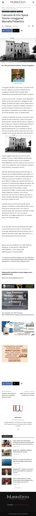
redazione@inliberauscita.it (21, 505)
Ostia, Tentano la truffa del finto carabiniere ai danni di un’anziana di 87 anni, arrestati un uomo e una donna (23, 442)
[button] (3, 2)
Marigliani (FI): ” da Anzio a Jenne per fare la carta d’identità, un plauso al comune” (23, 470)
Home (3, 7)
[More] (22, 30)
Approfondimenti (10, 7)
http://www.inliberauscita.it (18, 420)
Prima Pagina (19, 11)
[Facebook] (18, 428)
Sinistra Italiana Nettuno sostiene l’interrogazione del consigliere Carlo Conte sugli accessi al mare (23, 480)
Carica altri (17, 487)
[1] (18, 119)
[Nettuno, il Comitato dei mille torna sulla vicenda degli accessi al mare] (7, 462)
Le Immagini (13, 11)
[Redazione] (3, 26)
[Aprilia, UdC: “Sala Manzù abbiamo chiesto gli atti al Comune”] (7, 452)
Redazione (8, 26)
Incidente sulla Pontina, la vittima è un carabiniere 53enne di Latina (9, 395)
